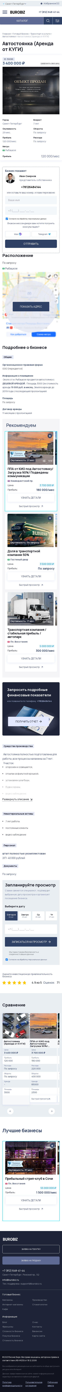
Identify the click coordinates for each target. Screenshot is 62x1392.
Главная (6, 33)
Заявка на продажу (31, 1260)
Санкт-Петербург (14, 3)
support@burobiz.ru (31, 1283)
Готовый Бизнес (21, 33)
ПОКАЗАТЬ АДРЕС (31, 306)
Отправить (31, 244)
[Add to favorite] (50, 436)
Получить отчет (27, 721)
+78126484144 (31, 187)
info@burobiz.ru (10, 1279)
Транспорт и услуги (41, 33)
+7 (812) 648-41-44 (49, 11)
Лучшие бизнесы (22, 1130)
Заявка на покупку (31, 1249)
